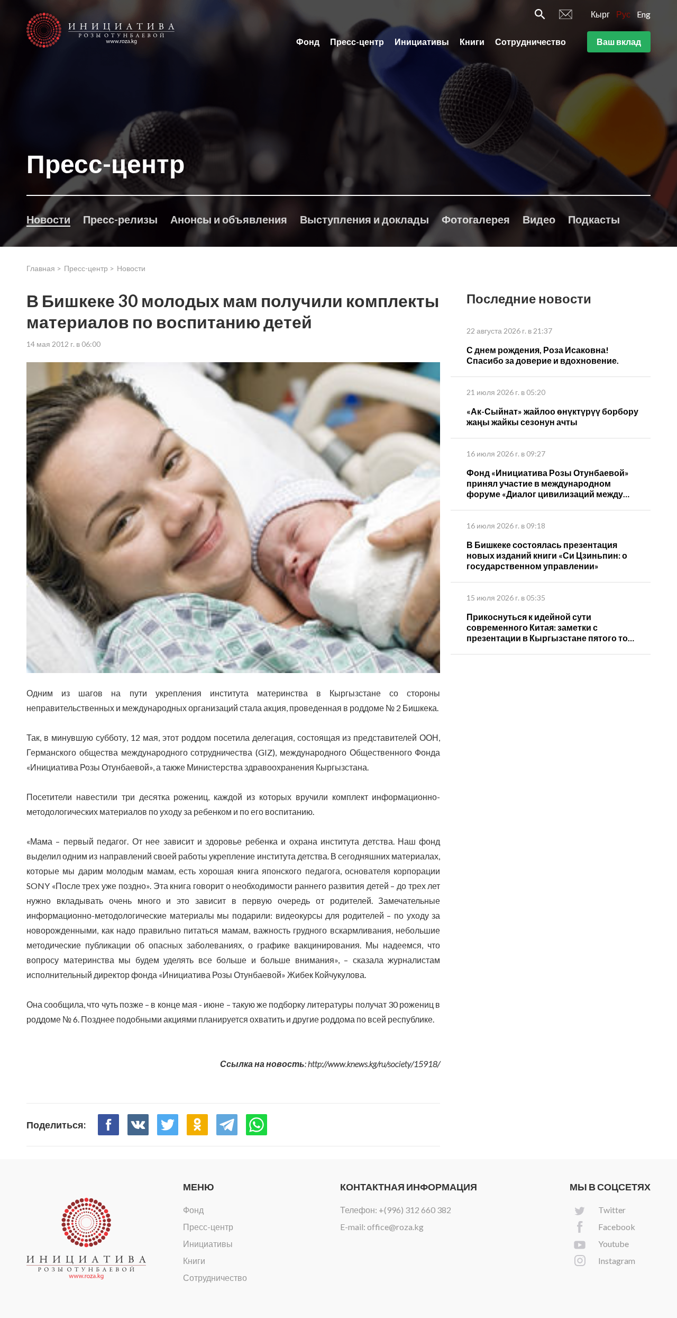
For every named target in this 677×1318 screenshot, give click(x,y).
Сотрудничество (530, 42)
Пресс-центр (357, 42)
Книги (472, 42)
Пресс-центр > (89, 268)
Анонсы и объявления (228, 219)
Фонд (307, 42)
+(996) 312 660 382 (415, 1210)
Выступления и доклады (364, 219)
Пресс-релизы (120, 219)
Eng (644, 14)
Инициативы (422, 42)
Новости (48, 219)
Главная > (43, 268)
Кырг (600, 14)
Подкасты (594, 219)
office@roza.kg (395, 1227)
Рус (623, 14)
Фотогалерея (476, 219)
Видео (539, 219)
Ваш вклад (619, 42)
